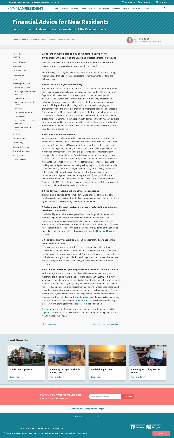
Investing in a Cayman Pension (107, 324)
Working (74, 8)
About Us (79, 416)
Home (15, 39)
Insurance (17, 66)
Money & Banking (20, 62)
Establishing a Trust (22, 98)
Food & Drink (18, 75)
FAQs (96, 416)
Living (83, 8)
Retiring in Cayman (21, 147)
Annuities (18, 109)
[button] (164, 8)
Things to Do (148, 8)
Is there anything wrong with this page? (87, 408)
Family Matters (19, 159)
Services (16, 134)
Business (92, 8)
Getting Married (19, 138)
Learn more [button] (82, 433)
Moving (65, 8)
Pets (15, 79)
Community (18, 142)
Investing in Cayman (37, 39)
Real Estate (104, 8)
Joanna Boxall (142, 38)
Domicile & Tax (82, 300)
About (56, 8)
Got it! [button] (161, 433)
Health (126, 8)
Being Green (18, 155)
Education (136, 8)
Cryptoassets (20, 117)
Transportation (19, 70)
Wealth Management (22, 87)
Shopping (116, 8)
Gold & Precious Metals (24, 113)
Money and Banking (105, 231)
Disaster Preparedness (22, 151)
